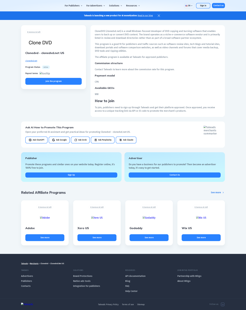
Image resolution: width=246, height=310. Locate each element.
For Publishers (72, 5)
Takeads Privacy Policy (108, 304)
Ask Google (61, 140)
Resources (131, 5)
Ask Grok (82, 140)
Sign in (203, 5)
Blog (127, 281)
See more (216, 192)
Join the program (54, 81)
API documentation (135, 276)
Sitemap (141, 304)
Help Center (131, 291)
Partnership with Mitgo (189, 276)
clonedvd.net (31, 61)
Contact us (218, 5)
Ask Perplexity (104, 140)
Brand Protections (82, 276)
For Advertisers (94, 5)
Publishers (26, 281)
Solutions (114, 5)
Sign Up (71, 175)
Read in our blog (145, 15)
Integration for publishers (86, 286)
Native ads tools (82, 281)
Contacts (26, 286)
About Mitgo (183, 281)
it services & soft (33, 32)
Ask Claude (128, 140)
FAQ (127, 286)
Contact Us (175, 175)
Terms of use (128, 304)
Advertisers (27, 276)
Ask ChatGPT (38, 140)
